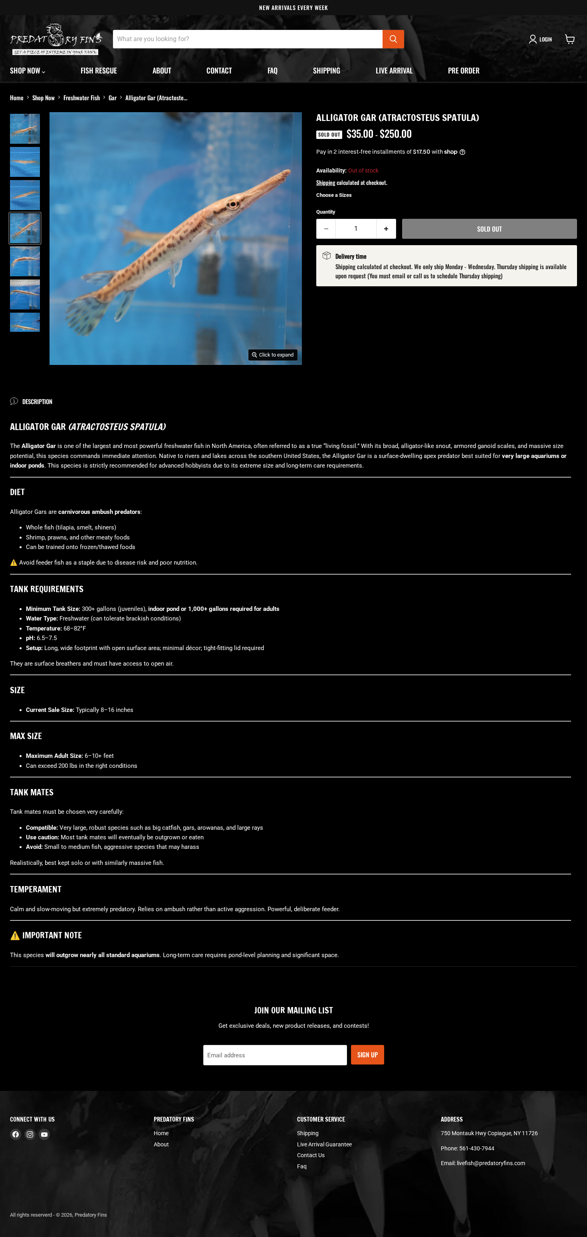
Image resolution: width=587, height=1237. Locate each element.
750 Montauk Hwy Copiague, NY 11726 (489, 1133)
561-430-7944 (476, 1148)
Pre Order (464, 70)
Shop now (26, 70)
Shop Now (43, 97)
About (162, 70)
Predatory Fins (91, 1215)
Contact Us (311, 1155)
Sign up (367, 1054)
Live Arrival (394, 70)
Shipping (326, 70)
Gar (113, 97)
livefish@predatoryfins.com (491, 1163)
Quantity (325, 212)
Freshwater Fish (81, 97)
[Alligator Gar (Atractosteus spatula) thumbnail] (25, 129)
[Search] (393, 39)
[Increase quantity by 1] (386, 229)
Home (17, 97)
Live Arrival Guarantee (324, 1144)
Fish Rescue (99, 70)
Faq (273, 70)
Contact (219, 70)
